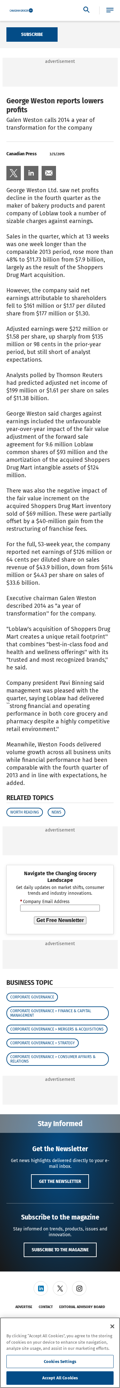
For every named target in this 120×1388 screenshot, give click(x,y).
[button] (110, 10)
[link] (13, 173)
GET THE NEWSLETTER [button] (60, 1181)
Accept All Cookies (60, 1377)
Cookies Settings (60, 1361)
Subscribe (32, 34)
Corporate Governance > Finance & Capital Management (50, 1013)
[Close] (112, 1326)
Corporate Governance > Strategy (42, 1043)
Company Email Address (44, 901)
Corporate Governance (32, 997)
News (56, 812)
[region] (60, 1352)
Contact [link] (46, 1307)
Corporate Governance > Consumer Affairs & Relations (53, 1059)
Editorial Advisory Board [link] (82, 1307)
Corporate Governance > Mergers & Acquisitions (57, 1029)
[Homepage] (21, 10)
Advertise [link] (23, 1307)
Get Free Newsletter (60, 920)
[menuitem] (13, 173)
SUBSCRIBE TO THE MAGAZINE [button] (60, 1250)
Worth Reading (24, 812)
